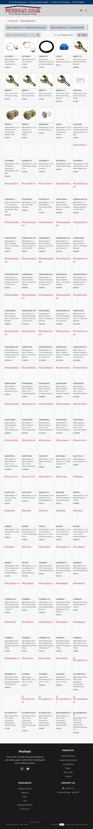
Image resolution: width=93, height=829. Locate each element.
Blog (25, 797)
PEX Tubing (68, 772)
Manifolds (13, 21)
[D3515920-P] (80, 151)
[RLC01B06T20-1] (80, 664)
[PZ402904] (63, 664)
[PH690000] (63, 589)
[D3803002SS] (63, 189)
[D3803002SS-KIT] (80, 189)
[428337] (63, 46)
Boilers (68, 768)
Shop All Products (68, 756)
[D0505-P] (29, 114)
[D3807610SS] (80, 410)
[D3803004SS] (46, 228)
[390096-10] (46, 46)
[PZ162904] (29, 664)
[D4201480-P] (63, 446)
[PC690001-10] (63, 553)
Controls (68, 776)
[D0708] (63, 114)
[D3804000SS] (12, 373)
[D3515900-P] (46, 151)
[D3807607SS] (29, 410)
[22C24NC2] (12, 46)
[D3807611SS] (12, 446)
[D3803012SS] (63, 337)
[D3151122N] (80, 114)
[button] (64, 35)
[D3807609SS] (63, 410)
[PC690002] (80, 553)
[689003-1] (29, 80)
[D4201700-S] (80, 446)
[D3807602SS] (29, 373)
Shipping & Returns (24, 805)
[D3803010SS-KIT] (12, 337)
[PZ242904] (46, 664)
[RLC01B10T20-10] (29, 703)
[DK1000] (29, 516)
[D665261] (12, 516)
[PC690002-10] (12, 589)
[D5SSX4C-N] (46, 482)
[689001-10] (80, 46)
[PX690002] (29, 628)
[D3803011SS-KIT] (46, 337)
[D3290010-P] (29, 151)
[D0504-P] (12, 114)
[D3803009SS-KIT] (63, 301)
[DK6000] (12, 553)
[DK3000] (63, 516)
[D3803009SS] (46, 301)
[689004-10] (63, 80)
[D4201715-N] (12, 482)
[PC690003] (29, 589)
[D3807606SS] (12, 410)
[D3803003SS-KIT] (29, 228)
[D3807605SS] (80, 373)
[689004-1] (46, 80)
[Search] (38, 35)
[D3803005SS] (80, 228)
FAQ (25, 801)
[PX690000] (80, 589)
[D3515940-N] (29, 189)
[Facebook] (22, 769)
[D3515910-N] (63, 151)
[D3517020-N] (46, 189)
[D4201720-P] (29, 482)
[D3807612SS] (29, 446)
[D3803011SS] (29, 337)
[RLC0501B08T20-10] (80, 703)
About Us (25, 793)
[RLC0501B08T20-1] (63, 703)
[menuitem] (26, 27)
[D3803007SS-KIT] (80, 264)
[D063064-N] (46, 114)
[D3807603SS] (46, 373)
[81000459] (80, 80)
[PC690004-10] (46, 589)
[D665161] (80, 482)
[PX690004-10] (12, 664)
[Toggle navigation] (85, 10)
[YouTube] (28, 769)
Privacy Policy (34, 822)
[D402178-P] (46, 446)
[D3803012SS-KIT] (80, 337)
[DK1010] (46, 516)
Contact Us (24, 809)
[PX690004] (80, 628)
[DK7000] (29, 553)
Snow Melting (68, 764)
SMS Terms (24, 824)
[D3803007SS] (63, 264)
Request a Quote (25, 788)
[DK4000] (80, 516)
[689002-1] (12, 80)
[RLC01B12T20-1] (46, 703)
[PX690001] (12, 628)
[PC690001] (46, 553)
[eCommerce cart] (81, 10)
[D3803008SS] (12, 301)
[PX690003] (63, 628)
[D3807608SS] (46, 410)
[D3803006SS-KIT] (46, 264)
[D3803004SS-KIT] (63, 228)
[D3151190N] (12, 151)
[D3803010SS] (80, 301)
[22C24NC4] (29, 46)
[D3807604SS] (63, 373)
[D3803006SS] (29, 264)
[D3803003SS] (12, 228)
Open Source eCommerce (79, 824)
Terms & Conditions (12, 824)
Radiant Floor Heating (68, 760)
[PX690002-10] (46, 628)
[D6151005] (63, 482)
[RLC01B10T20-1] (12, 703)
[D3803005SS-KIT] (12, 264)
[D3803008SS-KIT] (29, 301)
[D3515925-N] (12, 189)
